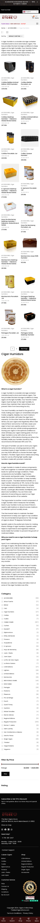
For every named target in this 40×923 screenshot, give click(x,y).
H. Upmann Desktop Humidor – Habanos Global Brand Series (9, 191)
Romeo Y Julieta (9, 725)
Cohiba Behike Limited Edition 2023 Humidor (9, 83)
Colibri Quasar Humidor (26, 154)
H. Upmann (7, 646)
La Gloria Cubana (9, 663)
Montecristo (8, 677)
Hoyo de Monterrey (10, 650)
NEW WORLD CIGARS (10, 680)
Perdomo (7, 691)
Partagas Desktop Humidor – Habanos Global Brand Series (28, 298)
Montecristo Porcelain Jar (9, 297)
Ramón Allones (9, 715)
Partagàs (7, 687)
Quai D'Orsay (8, 705)
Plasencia (7, 694)
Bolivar (6, 605)
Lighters (6, 670)
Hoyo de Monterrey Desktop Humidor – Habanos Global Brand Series (10, 222)
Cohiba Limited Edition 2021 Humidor (29, 118)
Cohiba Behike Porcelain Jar (26, 83)
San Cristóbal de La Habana (13, 732)
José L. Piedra (8, 653)
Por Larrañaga (8, 698)
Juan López (7, 656)
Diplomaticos (8, 632)
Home (3, 28)
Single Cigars (8, 739)
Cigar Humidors (9, 612)
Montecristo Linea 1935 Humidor (29, 257)
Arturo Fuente (8, 601)
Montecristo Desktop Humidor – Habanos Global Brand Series (9, 262)
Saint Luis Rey (8, 729)
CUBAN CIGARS (8, 622)
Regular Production (10, 722)
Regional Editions (9, 718)
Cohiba (6, 615)
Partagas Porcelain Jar (10, 333)
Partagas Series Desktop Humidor (27, 334)
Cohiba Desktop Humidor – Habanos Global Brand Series (9, 119)
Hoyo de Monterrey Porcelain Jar (28, 226)
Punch (6, 701)
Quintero (7, 708)
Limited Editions (9, 674)
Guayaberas (8, 643)
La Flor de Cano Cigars (11, 660)
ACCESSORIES (12, 28)
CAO (5, 608)
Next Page (24, 349)
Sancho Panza (8, 735)
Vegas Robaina (9, 746)
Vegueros (7, 749)
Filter (5, 774)
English (28, 11)
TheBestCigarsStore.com (20, 910)
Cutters (6, 626)
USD (35, 8)
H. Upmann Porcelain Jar (29, 189)
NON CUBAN (8, 684)
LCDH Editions (8, 667)
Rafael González (9, 711)
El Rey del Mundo (9, 636)
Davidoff (7, 629)
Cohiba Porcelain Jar (9, 153)
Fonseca (7, 639)
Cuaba (6, 619)
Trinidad (6, 742)
